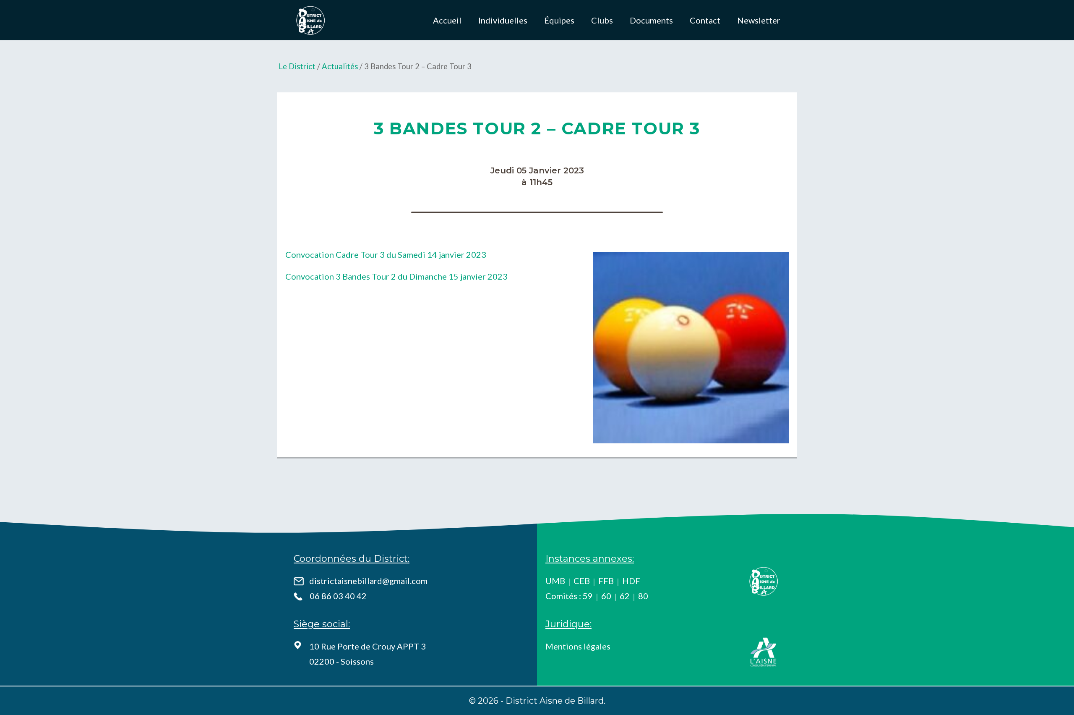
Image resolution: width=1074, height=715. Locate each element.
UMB (555, 581)
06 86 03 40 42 (338, 596)
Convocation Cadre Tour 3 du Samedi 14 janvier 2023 (385, 254)
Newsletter (758, 20)
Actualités (340, 66)
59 (588, 596)
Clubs (602, 20)
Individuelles (502, 20)
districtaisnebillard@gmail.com (368, 581)
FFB (606, 581)
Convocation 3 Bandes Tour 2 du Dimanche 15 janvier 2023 (396, 276)
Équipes (559, 20)
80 (643, 596)
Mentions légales (577, 646)
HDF (631, 581)
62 (625, 596)
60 (606, 596)
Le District (297, 66)
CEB (581, 581)
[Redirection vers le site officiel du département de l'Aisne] (763, 652)
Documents (651, 20)
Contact (705, 20)
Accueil (447, 20)
